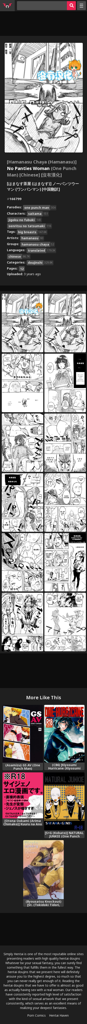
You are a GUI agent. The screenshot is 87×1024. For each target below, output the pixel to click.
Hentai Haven (59, 1015)
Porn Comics (36, 1015)
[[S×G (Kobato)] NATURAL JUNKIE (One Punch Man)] (64, 801)
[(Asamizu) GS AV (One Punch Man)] (22, 734)
